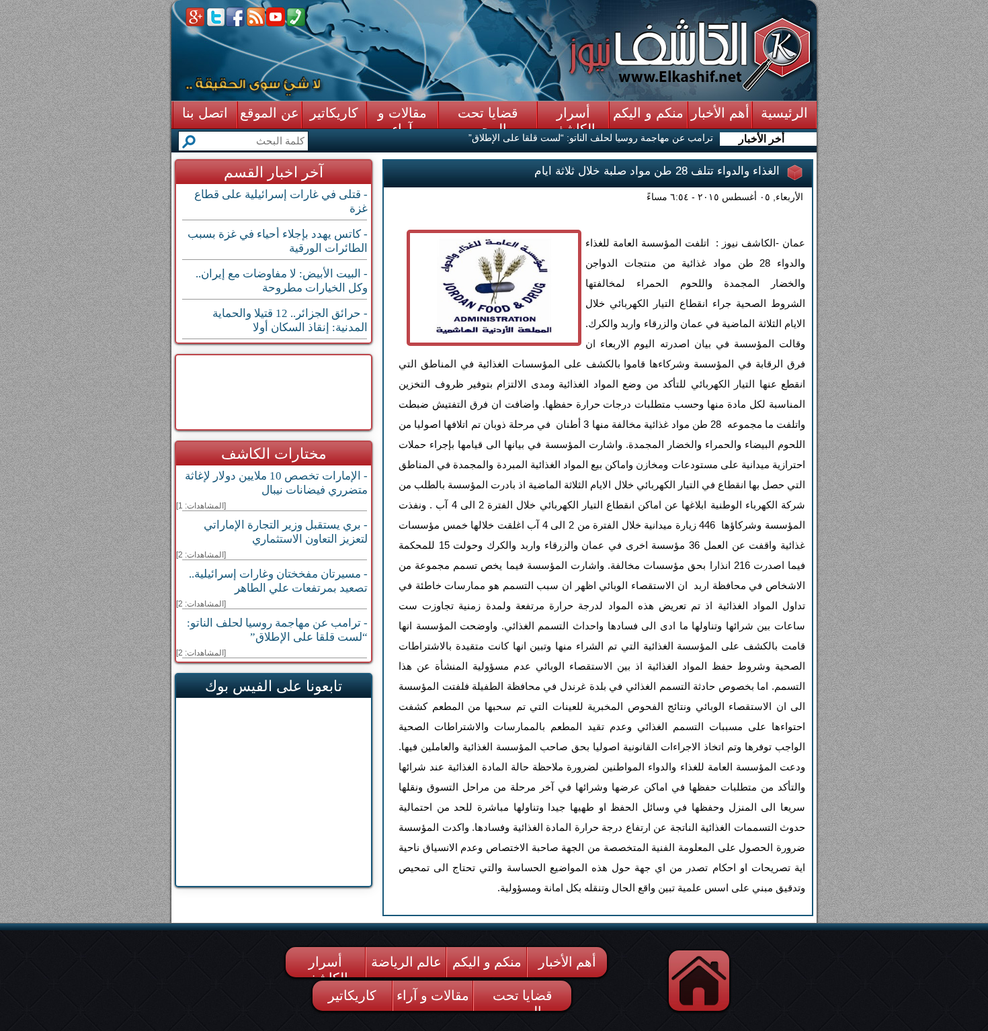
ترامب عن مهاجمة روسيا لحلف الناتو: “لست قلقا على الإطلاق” (590, 137)
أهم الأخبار (567, 961)
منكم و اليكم (487, 961)
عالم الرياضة (406, 961)
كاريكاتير (352, 995)
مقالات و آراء (433, 995)
